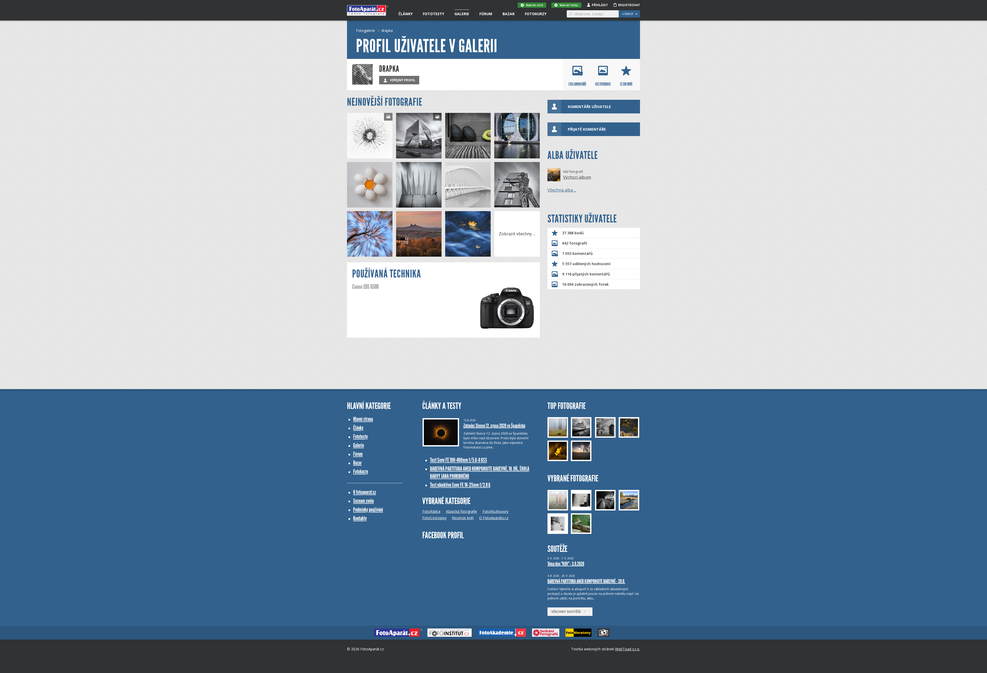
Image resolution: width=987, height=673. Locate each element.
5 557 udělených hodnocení (586, 263)
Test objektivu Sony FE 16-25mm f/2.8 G (460, 484)
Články (405, 13)
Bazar (508, 13)
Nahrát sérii (534, 5)
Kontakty (360, 518)
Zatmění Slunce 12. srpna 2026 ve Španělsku (494, 426)
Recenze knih (463, 517)
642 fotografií (574, 243)
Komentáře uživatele (589, 106)
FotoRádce (431, 511)
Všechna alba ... (561, 190)
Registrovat (629, 5)
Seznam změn (363, 500)
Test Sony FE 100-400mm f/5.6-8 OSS (458, 459)
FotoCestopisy (434, 517)
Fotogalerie (365, 30)
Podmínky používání (368, 509)
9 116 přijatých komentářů (586, 274)
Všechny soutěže (567, 611)
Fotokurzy (535, 13)
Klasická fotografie (461, 511)
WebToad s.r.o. (627, 649)
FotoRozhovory (495, 511)
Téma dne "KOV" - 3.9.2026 (565, 564)
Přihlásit (600, 5)
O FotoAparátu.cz (493, 517)
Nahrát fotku (569, 5)
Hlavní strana (363, 419)
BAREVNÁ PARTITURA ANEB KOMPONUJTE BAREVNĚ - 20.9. (586, 581)
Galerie (461, 13)
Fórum (485, 13)
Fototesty (433, 13)
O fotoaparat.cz (364, 492)
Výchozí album (577, 177)
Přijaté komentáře (587, 129)
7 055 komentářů (577, 253)
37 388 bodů (573, 232)
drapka (387, 30)
